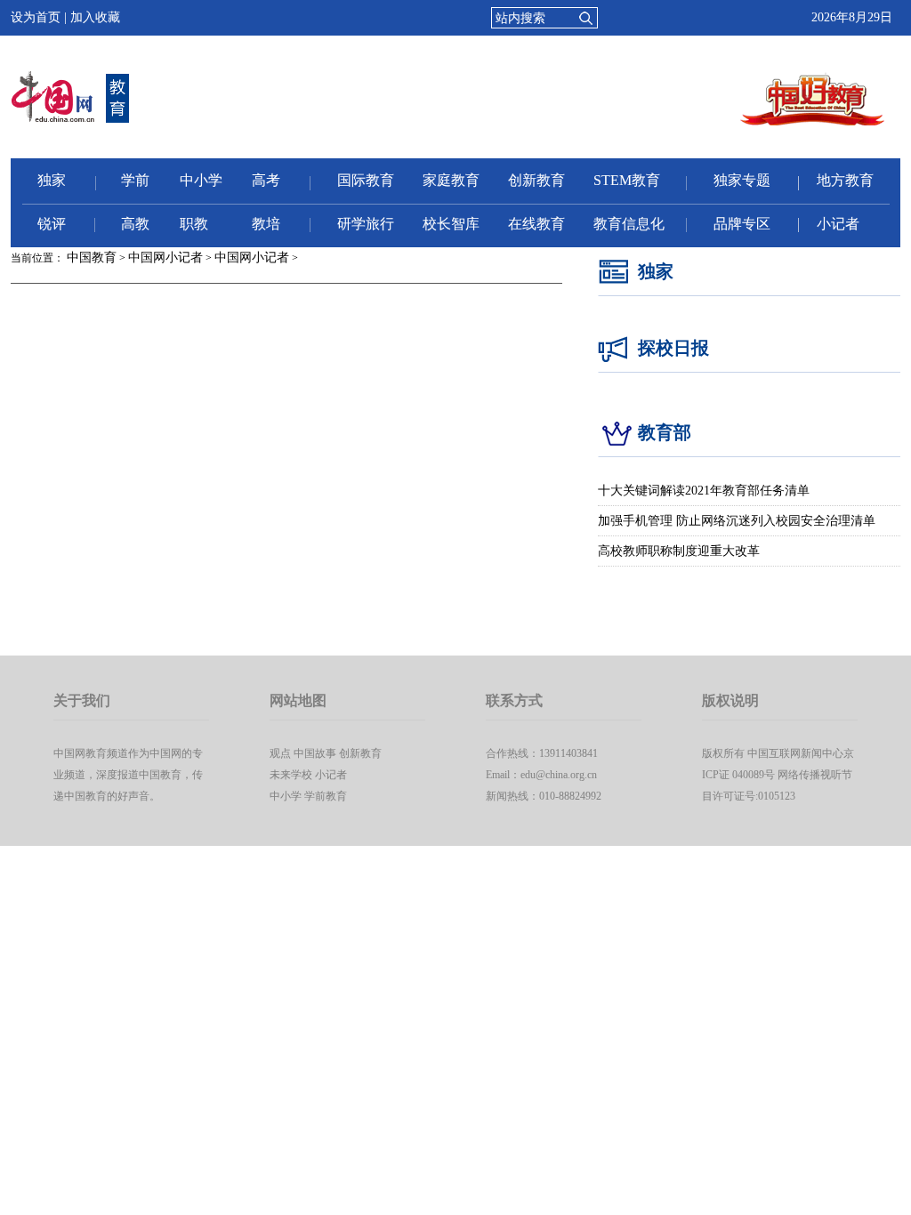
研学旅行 (365, 223)
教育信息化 (629, 223)
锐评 (51, 223)
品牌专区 (741, 223)
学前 (135, 180)
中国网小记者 (165, 257)
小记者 (838, 223)
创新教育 (536, 180)
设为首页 (35, 17)
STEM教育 (626, 180)
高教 (135, 223)
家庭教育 (451, 180)
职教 (194, 223)
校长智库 (451, 223)
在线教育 (536, 223)
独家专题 (741, 180)
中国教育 (92, 257)
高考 (266, 180)
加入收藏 (95, 17)
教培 (266, 223)
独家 (51, 180)
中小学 (201, 180)
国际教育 (365, 180)
